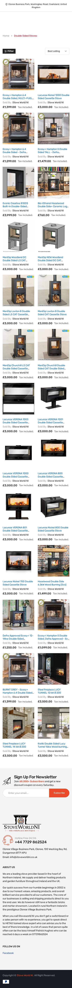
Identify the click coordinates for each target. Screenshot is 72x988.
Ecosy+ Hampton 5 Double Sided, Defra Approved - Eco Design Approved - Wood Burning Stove (53, 640)
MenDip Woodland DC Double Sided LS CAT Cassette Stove (14, 260)
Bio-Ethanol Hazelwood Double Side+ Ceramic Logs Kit (53, 206)
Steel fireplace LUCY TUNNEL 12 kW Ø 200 (49, 691)
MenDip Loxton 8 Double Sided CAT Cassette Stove (52, 313)
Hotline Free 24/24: (26, 838)
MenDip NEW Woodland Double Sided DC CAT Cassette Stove (50, 260)
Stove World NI (20, 102)
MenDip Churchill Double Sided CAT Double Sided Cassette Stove (51, 368)
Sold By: (7, 102)
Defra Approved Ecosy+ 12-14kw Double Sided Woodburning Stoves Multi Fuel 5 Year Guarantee (18, 640)
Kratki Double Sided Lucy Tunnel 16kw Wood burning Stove (52, 746)
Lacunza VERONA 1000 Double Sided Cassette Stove (15, 476)
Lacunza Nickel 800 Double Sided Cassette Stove (53, 529)
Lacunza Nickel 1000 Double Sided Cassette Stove (53, 97)
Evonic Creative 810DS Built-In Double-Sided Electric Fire (15, 206)
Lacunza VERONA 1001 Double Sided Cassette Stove (50, 422)
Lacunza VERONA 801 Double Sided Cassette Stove (15, 530)
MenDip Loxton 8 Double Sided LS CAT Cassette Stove (16, 314)
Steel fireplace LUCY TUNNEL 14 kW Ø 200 (14, 745)
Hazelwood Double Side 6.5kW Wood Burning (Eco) (52, 583)
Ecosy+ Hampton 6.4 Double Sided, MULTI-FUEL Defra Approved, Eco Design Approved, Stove (18, 100)
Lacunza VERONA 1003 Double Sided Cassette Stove (15, 422)
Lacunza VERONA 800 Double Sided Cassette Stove (50, 476)
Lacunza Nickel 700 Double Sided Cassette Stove (18, 583)
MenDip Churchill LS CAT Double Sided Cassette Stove (16, 368)
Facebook (8, 953)
